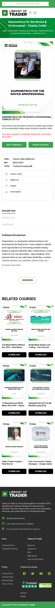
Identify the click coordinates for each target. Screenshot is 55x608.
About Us (31, 545)
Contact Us (32, 549)
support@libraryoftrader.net (16, 524)
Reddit (23, 596)
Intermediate (15, 192)
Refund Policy (7, 580)
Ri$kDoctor (14, 180)
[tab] (27, 211)
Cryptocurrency (8, 545)
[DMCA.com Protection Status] (45, 585)
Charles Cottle (16, 174)
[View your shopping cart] (30, 13)
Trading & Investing (9, 549)
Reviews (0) (8, 224)
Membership (13, 31)
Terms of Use (7, 584)
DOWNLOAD (14, 354)
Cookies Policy (7, 577)
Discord (23, 593)
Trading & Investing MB (28, 31)
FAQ (29, 552)
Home (4, 31)
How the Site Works (35, 559)
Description (8, 211)
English (13, 186)
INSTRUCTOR (8, 217)
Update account (41, 145)
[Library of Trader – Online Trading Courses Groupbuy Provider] (14, 13)
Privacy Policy (7, 573)
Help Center (32, 556)
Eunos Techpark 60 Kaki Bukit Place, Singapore (23, 529)
